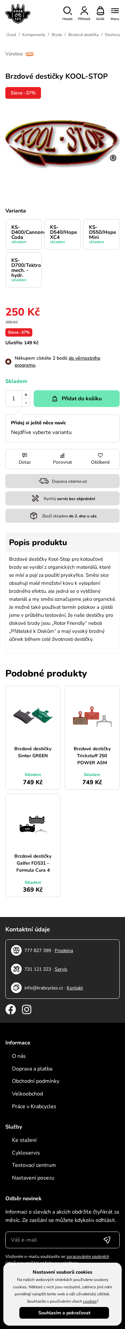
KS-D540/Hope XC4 (63, 234)
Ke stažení (24, 1140)
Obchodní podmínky (35, 1081)
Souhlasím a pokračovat (64, 1313)
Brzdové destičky (83, 34)
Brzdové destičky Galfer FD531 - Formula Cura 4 (32, 863)
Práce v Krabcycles (34, 1106)
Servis (61, 969)
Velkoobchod (27, 1093)
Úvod (11, 34)
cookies (90, 1301)
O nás (19, 1056)
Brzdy (57, 34)
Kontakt (75, 988)
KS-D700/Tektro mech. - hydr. (26, 270)
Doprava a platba (32, 1068)
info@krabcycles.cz (43, 988)
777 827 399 (37, 950)
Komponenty (33, 34)
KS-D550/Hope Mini (102, 234)
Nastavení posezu (33, 1178)
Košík (100, 19)
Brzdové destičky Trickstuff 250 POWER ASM (92, 756)
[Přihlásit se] (107, 1240)
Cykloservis (26, 1153)
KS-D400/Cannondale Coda (26, 234)
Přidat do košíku (82, 398)
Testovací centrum (34, 1165)
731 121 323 (37, 969)
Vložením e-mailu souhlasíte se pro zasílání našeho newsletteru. (57, 1260)
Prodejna (64, 950)
